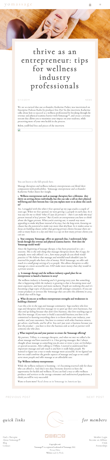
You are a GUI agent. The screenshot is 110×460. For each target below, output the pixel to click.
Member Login (100, 437)
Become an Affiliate (98, 440)
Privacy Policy (55, 450)
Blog (5, 442)
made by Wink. (58, 453)
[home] (18, 5)
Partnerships (101, 445)
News (88, 100)
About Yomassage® (11, 440)
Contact (6, 445)
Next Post (95, 397)
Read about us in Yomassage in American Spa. (59, 381)
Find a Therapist (10, 437)
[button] (100, 4)
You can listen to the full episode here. (36, 181)
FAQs (104, 442)
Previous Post (18, 397)
